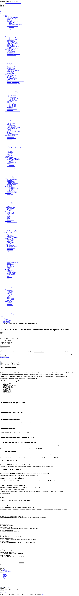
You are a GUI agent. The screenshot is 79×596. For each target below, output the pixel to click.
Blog (3, 577)
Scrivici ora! (7, 592)
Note (33, 354)
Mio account (5, 575)
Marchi (4, 578)
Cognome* (15, 351)
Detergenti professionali (7, 320)
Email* (54, 351)
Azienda (28, 351)
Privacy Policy (5, 582)
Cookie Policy (5, 583)
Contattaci (4, 576)
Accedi (4, 9)
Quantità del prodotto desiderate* (16, 354)
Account (1, 316)
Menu (1, 13)
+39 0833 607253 (7, 571)
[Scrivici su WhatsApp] (2, 592)
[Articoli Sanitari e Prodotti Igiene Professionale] (13, 3)
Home (4, 318)
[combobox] (5, 4)
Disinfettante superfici (6, 322)
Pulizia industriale (6, 319)
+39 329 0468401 (5, 570)
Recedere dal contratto (6, 585)
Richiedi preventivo (4, 356)
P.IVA (42, 351)
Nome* (1, 351)
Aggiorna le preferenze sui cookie (8, 584)
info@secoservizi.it (6, 569)
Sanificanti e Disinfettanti (7, 321)
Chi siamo (4, 574)
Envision (42, 594)
